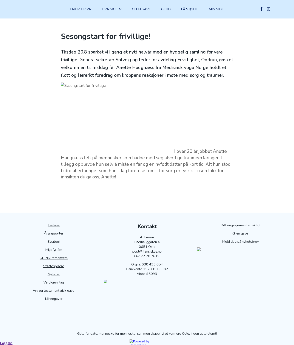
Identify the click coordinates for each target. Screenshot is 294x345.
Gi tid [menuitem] (166, 9)
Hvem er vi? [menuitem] (80, 9)
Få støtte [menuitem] (189, 9)
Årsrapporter (53, 233)
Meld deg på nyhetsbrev (240, 241)
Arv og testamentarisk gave (53, 290)
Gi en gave (240, 233)
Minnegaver (53, 298)
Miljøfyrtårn (53, 249)
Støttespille (52, 266)
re (62, 266)
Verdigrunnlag (53, 282)
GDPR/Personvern (54, 258)
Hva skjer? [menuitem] (112, 9)
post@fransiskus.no (147, 251)
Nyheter (54, 274)
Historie (54, 225)
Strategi (54, 241)
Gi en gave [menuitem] (141, 9)
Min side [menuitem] (216, 9)
